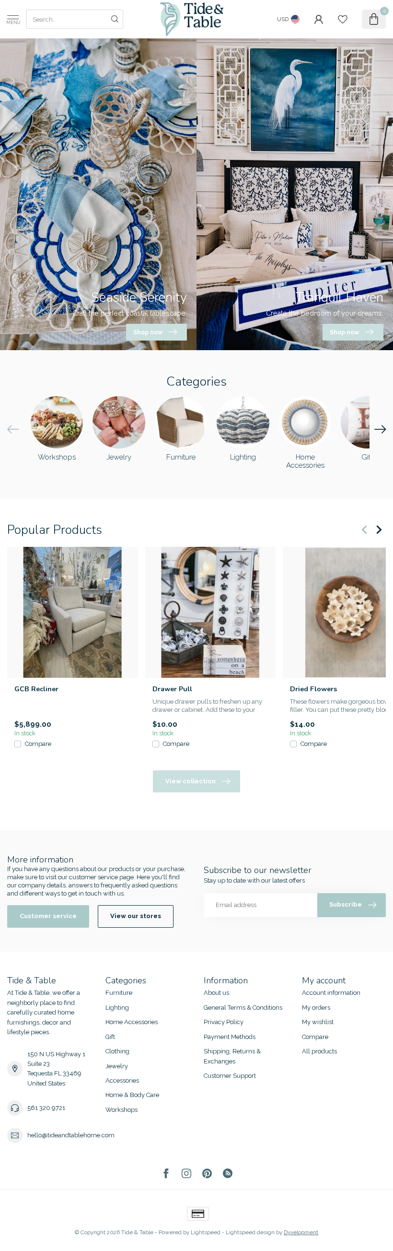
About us (216, 992)
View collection (190, 781)
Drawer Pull (172, 689)
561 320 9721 (46, 1107)
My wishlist (318, 1022)
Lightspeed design (250, 1232)
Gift (110, 1036)
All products (319, 1051)
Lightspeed (205, 1232)
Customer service (48, 916)
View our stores (135, 916)
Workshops (121, 1109)
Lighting (117, 1007)
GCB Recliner (36, 689)
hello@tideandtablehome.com (71, 1135)
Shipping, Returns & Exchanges (232, 1056)
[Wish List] (342, 19)
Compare (38, 743)
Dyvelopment (301, 1232)
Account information (331, 992)
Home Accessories (131, 1022)
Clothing (117, 1051)
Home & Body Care (132, 1094)
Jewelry (116, 1066)
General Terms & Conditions (243, 1007)
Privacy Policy (223, 1022)
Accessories (122, 1080)
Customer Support (230, 1075)
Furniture (118, 992)
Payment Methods (229, 1036)
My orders (316, 1007)
